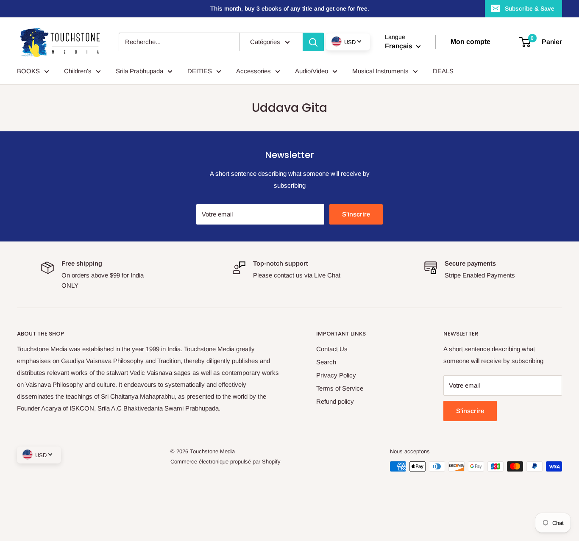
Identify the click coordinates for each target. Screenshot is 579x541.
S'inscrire (356, 214)
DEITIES (199, 71)
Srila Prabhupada (139, 71)
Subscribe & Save (529, 8)
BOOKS (28, 71)
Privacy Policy (336, 375)
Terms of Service (339, 388)
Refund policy (335, 401)
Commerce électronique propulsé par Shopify (225, 461)
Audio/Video (311, 71)
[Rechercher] (313, 42)
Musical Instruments (380, 71)
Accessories (253, 71)
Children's (78, 71)
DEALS (443, 71)
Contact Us (332, 348)
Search (326, 362)
